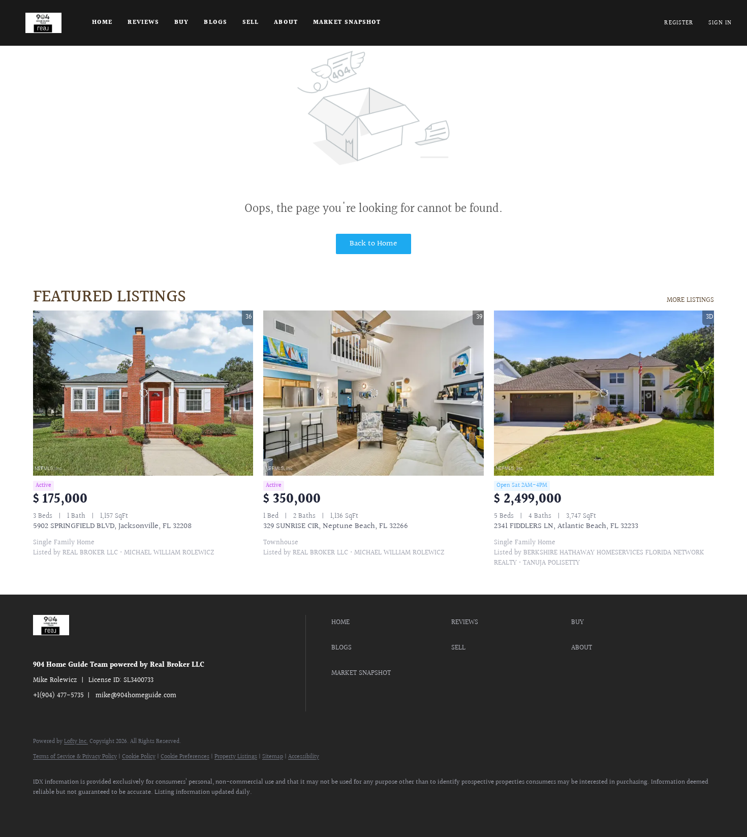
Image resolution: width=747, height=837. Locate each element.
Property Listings (235, 757)
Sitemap (272, 757)
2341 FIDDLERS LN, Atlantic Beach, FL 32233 (566, 526)
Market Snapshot (347, 22)
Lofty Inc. (76, 742)
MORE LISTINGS (690, 300)
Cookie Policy (138, 757)
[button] (43, 23)
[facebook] (45, 809)
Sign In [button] (720, 23)
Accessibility (303, 757)
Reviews (143, 22)
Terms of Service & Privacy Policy (75, 757)
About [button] (286, 22)
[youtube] (163, 809)
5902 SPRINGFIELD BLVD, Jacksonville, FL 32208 (112, 526)
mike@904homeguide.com (136, 695)
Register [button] (678, 23)
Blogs (215, 22)
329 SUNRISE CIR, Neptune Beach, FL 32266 (335, 526)
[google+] (192, 809)
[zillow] (104, 809)
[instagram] (133, 809)
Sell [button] (250, 22)
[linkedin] (75, 809)
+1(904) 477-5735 (58, 695)
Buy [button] (181, 22)
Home (102, 22)
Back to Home (373, 243)
